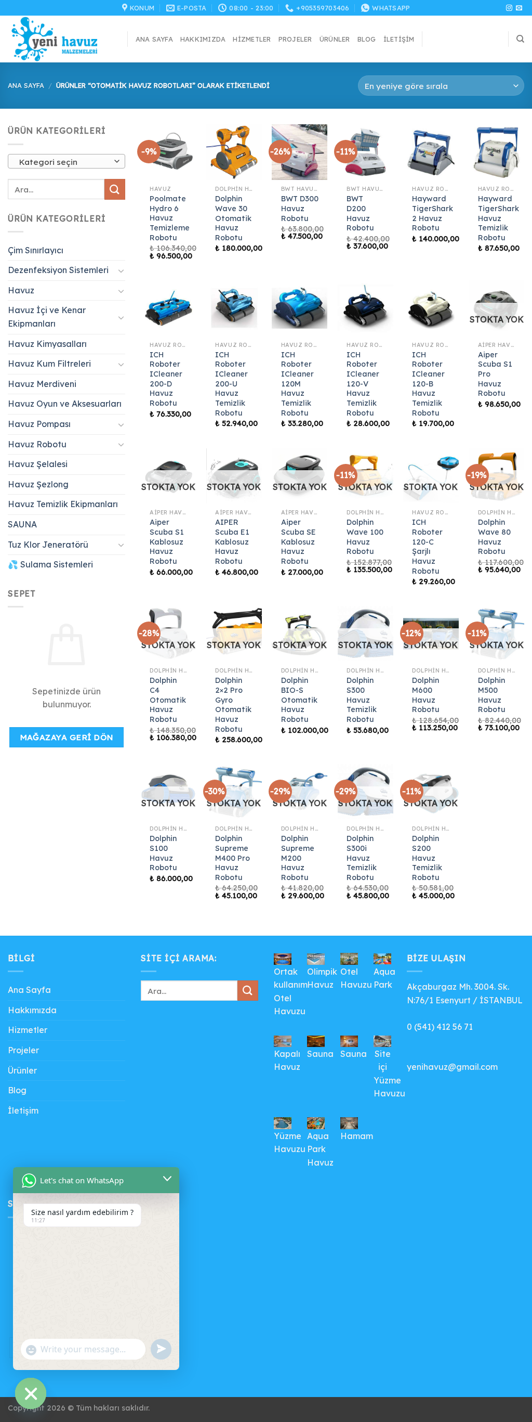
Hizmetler (252, 39)
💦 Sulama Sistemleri (50, 564)
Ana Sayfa (154, 39)
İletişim (399, 39)
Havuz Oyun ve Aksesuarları (65, 403)
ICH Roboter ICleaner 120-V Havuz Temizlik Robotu (363, 384)
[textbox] (64, 161)
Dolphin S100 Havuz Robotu (163, 853)
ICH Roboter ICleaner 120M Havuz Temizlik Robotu (297, 384)
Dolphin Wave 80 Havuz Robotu (494, 537)
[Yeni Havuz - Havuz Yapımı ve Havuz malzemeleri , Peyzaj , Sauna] (60, 39)
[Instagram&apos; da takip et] (509, 8)
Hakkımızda (203, 39)
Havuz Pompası (39, 424)
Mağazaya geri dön (67, 737)
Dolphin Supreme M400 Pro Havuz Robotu (232, 858)
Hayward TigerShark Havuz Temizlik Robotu (498, 218)
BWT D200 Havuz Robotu (360, 213)
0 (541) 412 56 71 (440, 1027)
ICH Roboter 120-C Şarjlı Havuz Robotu (427, 547)
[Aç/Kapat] (121, 270)
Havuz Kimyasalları (47, 344)
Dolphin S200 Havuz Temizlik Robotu (427, 858)
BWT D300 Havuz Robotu (299, 208)
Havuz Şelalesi (38, 464)
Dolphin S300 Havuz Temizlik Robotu (362, 700)
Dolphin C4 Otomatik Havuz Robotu (168, 700)
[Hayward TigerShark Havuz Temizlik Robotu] (496, 152)
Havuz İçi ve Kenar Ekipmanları (47, 317)
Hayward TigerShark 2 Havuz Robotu (432, 213)
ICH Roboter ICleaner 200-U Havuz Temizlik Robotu (231, 384)
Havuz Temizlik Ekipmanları (63, 504)
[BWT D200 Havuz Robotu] (365, 152)
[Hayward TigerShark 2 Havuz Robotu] (431, 152)
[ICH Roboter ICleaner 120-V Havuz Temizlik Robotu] (365, 308)
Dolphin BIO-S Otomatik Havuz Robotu (299, 700)
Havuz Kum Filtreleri (49, 363)
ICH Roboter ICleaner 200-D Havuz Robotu (166, 379)
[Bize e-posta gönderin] (519, 8)
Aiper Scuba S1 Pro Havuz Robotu (495, 374)
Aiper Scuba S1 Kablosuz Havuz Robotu (167, 542)
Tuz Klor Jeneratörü (48, 544)
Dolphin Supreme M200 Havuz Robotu (297, 858)
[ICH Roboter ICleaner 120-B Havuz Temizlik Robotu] (431, 308)
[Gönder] (114, 189)
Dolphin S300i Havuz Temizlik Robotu (362, 858)
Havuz (21, 290)
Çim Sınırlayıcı (35, 250)
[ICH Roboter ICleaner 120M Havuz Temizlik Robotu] (299, 308)
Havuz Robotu (37, 444)
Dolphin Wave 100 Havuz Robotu (365, 537)
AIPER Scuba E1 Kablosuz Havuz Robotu (232, 542)
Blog (366, 39)
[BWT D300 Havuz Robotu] (299, 152)
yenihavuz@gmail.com (452, 1067)
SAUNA (22, 524)
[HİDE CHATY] (30, 1393)
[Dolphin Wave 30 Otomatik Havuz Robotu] (234, 152)
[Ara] (520, 39)
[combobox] (66, 161)
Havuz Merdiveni (42, 384)
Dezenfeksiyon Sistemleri (58, 270)
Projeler (295, 39)
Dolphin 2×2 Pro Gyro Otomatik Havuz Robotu (233, 705)
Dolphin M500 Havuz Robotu (492, 695)
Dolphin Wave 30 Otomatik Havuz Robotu (233, 218)
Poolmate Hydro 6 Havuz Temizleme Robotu (170, 218)
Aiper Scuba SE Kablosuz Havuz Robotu (298, 542)
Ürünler (335, 39)
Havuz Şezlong (38, 484)
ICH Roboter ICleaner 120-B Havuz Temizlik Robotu (428, 384)
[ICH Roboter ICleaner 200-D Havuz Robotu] (168, 308)
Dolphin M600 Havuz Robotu (426, 695)
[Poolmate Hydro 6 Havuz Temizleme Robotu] (168, 152)
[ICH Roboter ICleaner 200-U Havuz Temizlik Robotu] (234, 308)
